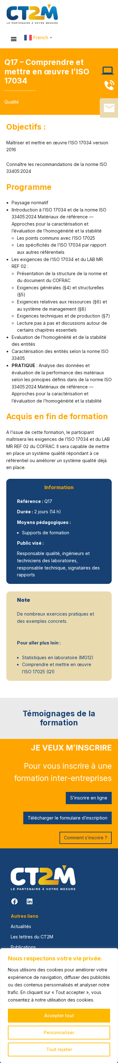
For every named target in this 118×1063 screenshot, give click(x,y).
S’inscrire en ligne (88, 797)
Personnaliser (59, 1032)
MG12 (86, 657)
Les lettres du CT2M (32, 936)
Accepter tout (59, 1015)
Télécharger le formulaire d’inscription (67, 817)
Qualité (11, 101)
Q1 (50, 671)
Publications (23, 947)
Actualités (21, 926)
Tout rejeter (59, 1049)
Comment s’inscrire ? (85, 837)
